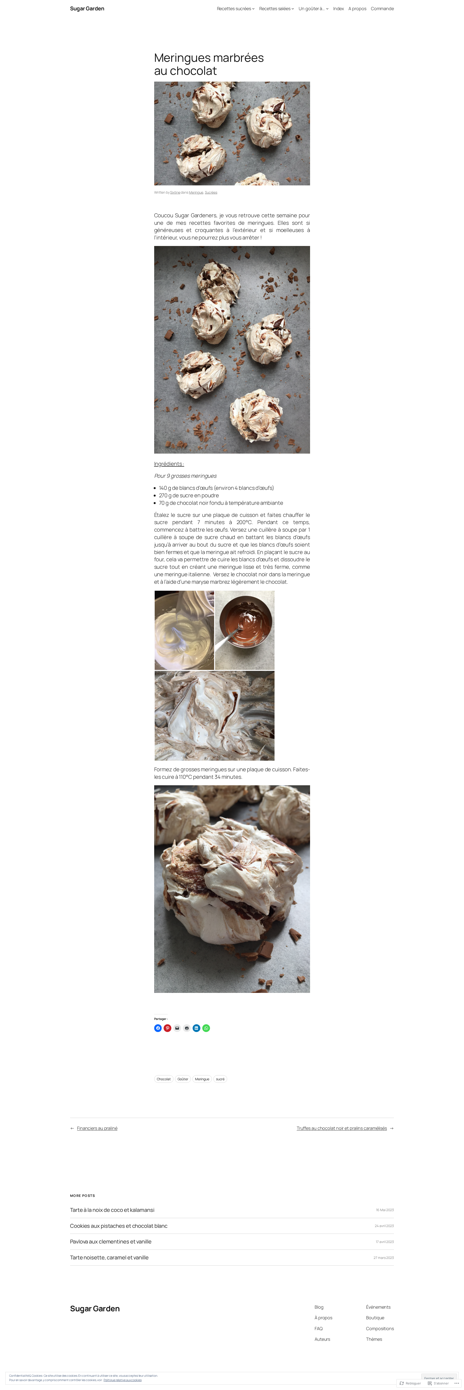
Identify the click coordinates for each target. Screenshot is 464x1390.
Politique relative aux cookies (123, 1380)
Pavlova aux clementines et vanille (111, 1242)
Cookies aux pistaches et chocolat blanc (118, 1226)
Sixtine (175, 192)
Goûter (183, 1079)
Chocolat (164, 1079)
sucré (220, 1079)
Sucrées (211, 192)
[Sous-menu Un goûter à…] (327, 8)
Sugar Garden (87, 8)
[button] (184, 630)
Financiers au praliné (97, 1128)
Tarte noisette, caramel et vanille (109, 1258)
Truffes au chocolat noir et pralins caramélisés (342, 1128)
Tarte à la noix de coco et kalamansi (112, 1210)
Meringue (196, 192)
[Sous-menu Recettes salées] (292, 8)
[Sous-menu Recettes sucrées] (253, 8)
